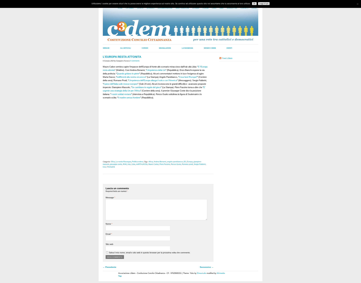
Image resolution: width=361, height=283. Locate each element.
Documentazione (165, 8)
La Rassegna (187, 48)
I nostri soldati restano (121, 94)
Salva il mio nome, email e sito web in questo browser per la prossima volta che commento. (149, 252)
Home (120, 8)
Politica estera (137, 162)
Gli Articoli (125, 48)
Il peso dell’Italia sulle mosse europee (121, 84)
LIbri (221, 8)
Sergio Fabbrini (200, 164)
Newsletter (232, 8)
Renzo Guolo (176, 164)
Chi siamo (130, 8)
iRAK (125, 164)
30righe (106, 48)
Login (254, 8)
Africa (150, 162)
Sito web (109, 244)
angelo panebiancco (175, 162)
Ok (254, 4)
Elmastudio (201, 273)
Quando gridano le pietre (128, 73)
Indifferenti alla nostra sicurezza (131, 77)
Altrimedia (221, 273)
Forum (205, 8)
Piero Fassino (164, 164)
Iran (129, 164)
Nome (109, 224)
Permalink (111, 167)
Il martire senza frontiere (129, 97)
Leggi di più (263, 4)
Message (110, 197)
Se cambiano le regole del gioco (146, 87)
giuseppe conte (116, 164)
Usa (104, 167)
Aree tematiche (182, 8)
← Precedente (109, 267)
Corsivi (145, 48)
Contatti (244, 8)
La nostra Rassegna (123, 162)
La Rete (140, 8)
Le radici (150, 8)
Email (109, 234)
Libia (133, 164)
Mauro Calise (153, 164)
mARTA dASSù (142, 164)
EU (185, 162)
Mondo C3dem (210, 48)
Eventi (229, 48)
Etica (113, 162)
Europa (190, 162)
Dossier (195, 8)
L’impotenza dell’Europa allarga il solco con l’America (153, 80)
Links (214, 8)
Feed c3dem (227, 58)
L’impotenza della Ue (156, 70)
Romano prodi (187, 164)
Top (120, 276)
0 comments (134, 61)
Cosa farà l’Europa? (188, 77)
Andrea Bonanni (160, 162)
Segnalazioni (165, 48)
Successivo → (206, 267)
